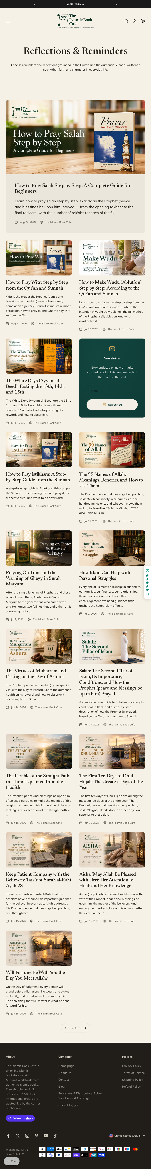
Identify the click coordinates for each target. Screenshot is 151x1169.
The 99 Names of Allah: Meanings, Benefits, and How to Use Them (111, 480)
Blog (61, 1086)
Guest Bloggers (69, 1105)
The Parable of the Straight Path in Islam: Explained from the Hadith (37, 782)
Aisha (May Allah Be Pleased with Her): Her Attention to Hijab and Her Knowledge (107, 880)
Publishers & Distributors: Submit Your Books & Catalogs (80, 1095)
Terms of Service (133, 1073)
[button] (147, 582)
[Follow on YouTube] (45, 1135)
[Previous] (34, 4)
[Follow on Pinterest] (36, 1135)
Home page (66, 1066)
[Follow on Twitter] (17, 1135)
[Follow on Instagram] (27, 1135)
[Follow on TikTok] (55, 1135)
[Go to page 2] (85, 1027)
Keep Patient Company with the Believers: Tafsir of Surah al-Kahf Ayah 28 (39, 880)
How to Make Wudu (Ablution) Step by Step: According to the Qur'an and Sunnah (110, 288)
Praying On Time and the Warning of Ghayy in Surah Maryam (33, 579)
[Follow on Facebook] (8, 1135)
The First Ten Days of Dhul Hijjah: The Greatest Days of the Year (111, 782)
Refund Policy (131, 1086)
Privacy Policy (131, 1066)
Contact (63, 1079)
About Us (64, 1073)
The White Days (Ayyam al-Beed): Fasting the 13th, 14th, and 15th (35, 387)
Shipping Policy (132, 1079)
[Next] (116, 4)
